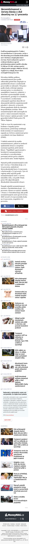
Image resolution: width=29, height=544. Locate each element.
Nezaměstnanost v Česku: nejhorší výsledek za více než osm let (14, 242)
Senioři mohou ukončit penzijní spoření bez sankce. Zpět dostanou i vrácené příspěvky (21, 267)
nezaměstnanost (9, 215)
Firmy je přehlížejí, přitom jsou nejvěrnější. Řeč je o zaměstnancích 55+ (20, 477)
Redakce (12, 524)
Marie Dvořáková (10, 415)
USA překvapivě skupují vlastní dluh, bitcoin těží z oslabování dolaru (21, 282)
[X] (25, 47)
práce (16, 215)
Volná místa (23, 525)
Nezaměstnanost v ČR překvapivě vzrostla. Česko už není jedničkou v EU (14, 237)
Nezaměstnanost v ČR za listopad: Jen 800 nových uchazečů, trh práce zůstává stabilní (14, 226)
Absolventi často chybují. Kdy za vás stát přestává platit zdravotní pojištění (21, 367)
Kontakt (18, 524)
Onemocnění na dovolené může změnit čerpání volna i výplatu (21, 294)
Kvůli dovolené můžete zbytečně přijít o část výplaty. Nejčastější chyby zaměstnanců (21, 381)
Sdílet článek (24, 22)
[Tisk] (27, 47)
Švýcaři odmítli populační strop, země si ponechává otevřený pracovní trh (21, 489)
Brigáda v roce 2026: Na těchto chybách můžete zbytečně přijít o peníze (20, 466)
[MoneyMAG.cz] (9, 2)
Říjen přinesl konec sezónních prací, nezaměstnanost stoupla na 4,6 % (12, 232)
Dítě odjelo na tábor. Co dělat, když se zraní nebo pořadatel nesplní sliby (21, 354)
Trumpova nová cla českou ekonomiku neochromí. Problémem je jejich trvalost (21, 454)
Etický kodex (6, 524)
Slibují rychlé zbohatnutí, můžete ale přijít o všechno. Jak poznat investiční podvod (21, 323)
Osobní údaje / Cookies (13, 525)
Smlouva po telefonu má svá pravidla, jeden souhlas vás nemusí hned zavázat (21, 308)
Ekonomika (4, 426)
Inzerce (4, 525)
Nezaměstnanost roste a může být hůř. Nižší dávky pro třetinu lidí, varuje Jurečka (14, 246)
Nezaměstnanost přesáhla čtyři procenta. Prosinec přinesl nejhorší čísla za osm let (14, 251)
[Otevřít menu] (26, 2)
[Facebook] (23, 47)
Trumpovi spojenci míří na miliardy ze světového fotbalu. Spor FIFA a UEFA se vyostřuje (21, 339)
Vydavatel (23, 524)
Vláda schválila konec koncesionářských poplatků (20, 500)
